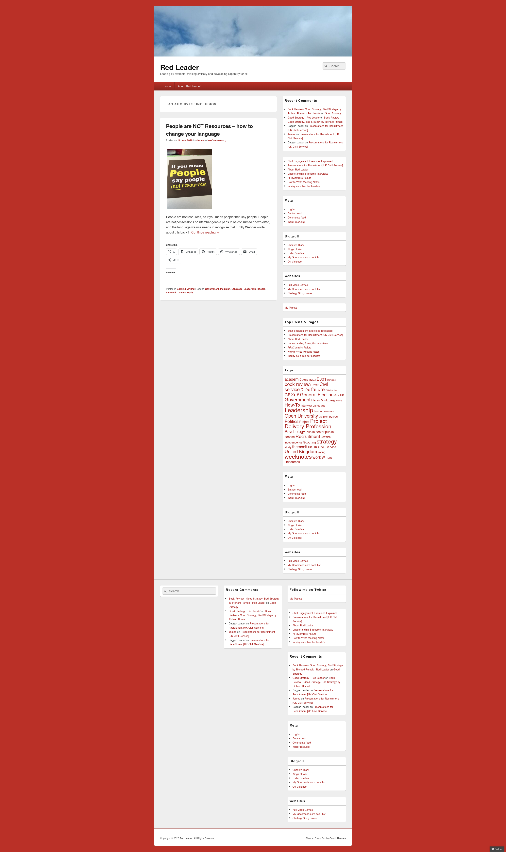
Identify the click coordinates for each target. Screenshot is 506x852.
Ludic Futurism (296, 253)
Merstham (329, 411)
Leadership (250, 289)
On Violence (295, 261)
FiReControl (331, 390)
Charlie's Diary (296, 245)
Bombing (331, 379)
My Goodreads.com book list (304, 257)
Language (237, 289)
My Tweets (291, 307)
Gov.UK (339, 395)
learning (181, 289)
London (318, 411)
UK (310, 447)
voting (321, 452)
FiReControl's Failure (299, 178)
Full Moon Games (298, 285)
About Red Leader (189, 86)
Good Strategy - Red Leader (304, 117)
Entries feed (294, 213)
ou (336, 416)
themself (171, 292)
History (339, 400)
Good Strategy (333, 113)
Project (304, 421)
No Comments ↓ (217, 140)
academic (293, 379)
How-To (292, 404)
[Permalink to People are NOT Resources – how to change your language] (189, 212)
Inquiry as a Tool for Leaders (304, 186)
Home (167, 86)
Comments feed (297, 217)
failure (318, 389)
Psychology (295, 431)
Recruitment (307, 436)
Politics (291, 421)
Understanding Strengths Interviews (308, 173)
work (316, 457)
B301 (322, 379)
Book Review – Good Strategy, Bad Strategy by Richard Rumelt (253, 615)
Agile (305, 379)
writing (190, 289)
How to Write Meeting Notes (304, 182)
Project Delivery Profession (308, 423)
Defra (305, 389)
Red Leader (179, 67)
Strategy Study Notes (300, 293)
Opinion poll (326, 416)
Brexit (314, 384)
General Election (317, 394)
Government (212, 289)
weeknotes (298, 456)
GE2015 (292, 394)
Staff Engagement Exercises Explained (310, 161)
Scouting (309, 442)
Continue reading (205, 232)
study (288, 447)
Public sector (315, 431)
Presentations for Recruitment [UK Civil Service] (315, 165)
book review (297, 383)
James (200, 140)
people (261, 289)
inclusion (225, 289)
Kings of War (295, 249)
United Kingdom (301, 451)
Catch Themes (337, 838)
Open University (301, 415)
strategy (327, 441)
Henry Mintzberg (323, 400)
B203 (312, 379)
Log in (291, 209)
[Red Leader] (253, 55)
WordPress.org (296, 222)
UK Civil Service (324, 446)
